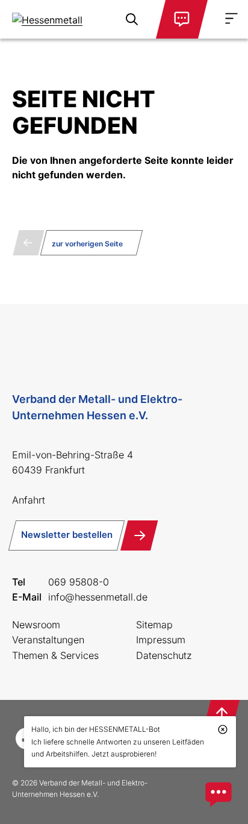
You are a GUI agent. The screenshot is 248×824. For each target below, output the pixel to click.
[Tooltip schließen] (223, 729)
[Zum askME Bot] (218, 794)
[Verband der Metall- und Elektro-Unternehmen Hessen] (55, 19)
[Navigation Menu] (231, 18)
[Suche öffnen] (132, 19)
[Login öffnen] (182, 19)
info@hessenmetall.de (97, 597)
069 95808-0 (78, 582)
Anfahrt (28, 500)
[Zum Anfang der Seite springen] (221, 714)
